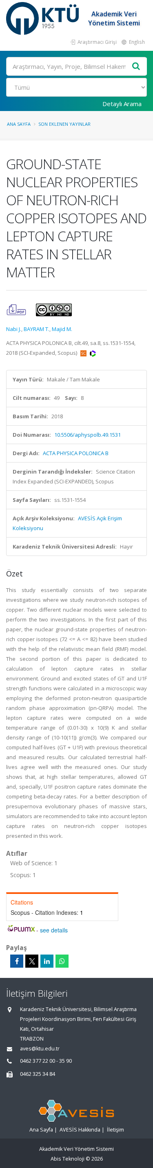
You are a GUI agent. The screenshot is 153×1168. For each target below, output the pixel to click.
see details (54, 930)
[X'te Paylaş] (31, 961)
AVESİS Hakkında (80, 1129)
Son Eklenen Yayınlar (64, 124)
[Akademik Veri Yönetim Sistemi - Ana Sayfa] (43, 18)
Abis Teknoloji (67, 1158)
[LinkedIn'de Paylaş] (46, 961)
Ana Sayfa (19, 124)
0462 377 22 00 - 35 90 (46, 1060)
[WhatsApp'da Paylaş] (62, 961)
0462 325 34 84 (37, 1073)
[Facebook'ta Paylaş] (16, 961)
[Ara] (136, 66)
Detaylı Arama (122, 104)
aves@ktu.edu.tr (40, 1048)
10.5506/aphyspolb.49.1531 (87, 434)
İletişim (115, 1129)
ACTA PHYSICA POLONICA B (76, 453)
